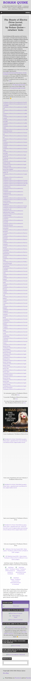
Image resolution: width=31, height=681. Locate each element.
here (10, 80)
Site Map (6, 673)
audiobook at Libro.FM (15, 183)
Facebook (18, 678)
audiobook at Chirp (14, 198)
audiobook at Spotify (15, 102)
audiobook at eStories (15, 182)
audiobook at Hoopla (15, 206)
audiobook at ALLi (14, 389)
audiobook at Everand (15, 180)
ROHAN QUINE (15, 3)
